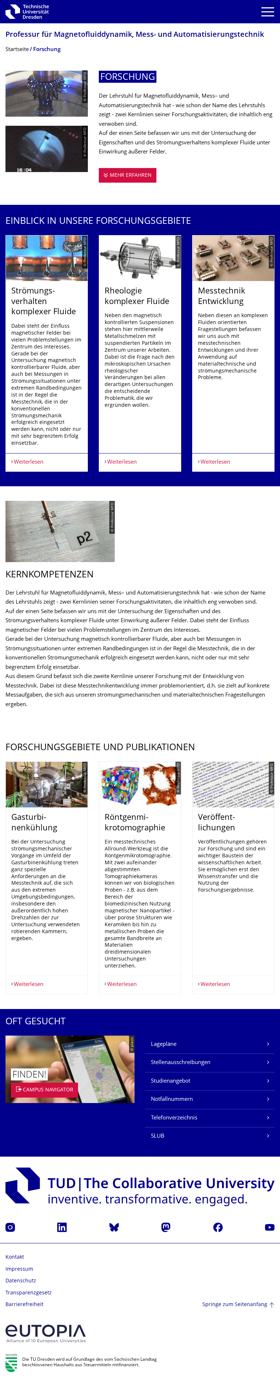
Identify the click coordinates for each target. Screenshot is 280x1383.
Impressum (19, 1269)
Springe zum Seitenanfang (234, 1304)
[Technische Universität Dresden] (27, 11)
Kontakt (14, 1257)
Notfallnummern (172, 1099)
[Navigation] (268, 11)
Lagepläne (163, 1044)
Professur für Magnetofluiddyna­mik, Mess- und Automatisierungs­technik (134, 35)
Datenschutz (20, 1281)
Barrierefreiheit (24, 1304)
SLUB (157, 1136)
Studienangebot (170, 1081)
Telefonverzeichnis (174, 1118)
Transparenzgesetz (28, 1293)
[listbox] (140, 353)
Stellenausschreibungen (180, 1063)
